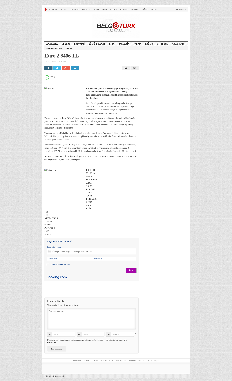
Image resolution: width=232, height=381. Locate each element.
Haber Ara (182, 9)
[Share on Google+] (66, 68)
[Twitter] (57, 68)
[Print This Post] (125, 68)
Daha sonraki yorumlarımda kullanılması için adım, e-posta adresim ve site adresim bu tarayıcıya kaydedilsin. (87, 341)
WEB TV (69, 48)
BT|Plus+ (124, 9)
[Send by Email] (134, 68)
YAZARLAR (52, 9)
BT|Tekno (134, 9)
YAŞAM (154, 9)
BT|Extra (113, 9)
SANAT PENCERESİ (54, 48)
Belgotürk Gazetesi (57, 376)
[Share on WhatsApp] (46, 79)
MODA (96, 9)
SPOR (104, 9)
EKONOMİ (75, 9)
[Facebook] (48, 68)
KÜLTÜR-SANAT (96, 43)
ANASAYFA (52, 43)
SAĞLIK (144, 9)
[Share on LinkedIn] (75, 68)
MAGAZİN (86, 9)
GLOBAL (64, 9)
